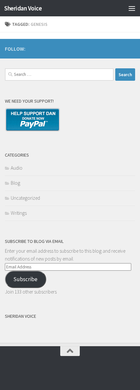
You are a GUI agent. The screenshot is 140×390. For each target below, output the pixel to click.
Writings (19, 213)
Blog (15, 183)
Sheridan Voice (23, 8)
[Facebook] (131, 47)
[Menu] (132, 8)
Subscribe (25, 279)
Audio (16, 168)
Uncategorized (25, 198)
